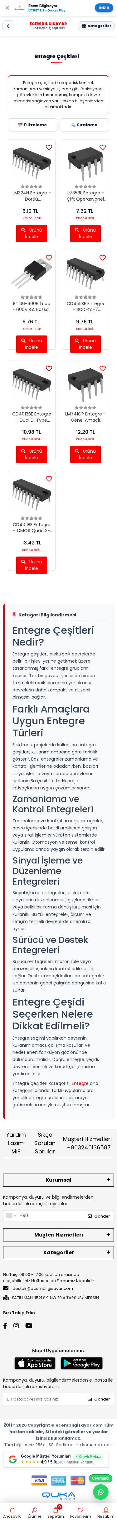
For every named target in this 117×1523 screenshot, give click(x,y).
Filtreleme (35, 125)
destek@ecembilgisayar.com (42, 1288)
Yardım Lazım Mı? (16, 1143)
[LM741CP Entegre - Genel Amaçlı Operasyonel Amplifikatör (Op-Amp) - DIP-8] (85, 384)
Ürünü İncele (33, 233)
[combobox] (10, 1215)
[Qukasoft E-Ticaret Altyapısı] (58, 1496)
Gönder (102, 1216)
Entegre (80, 1083)
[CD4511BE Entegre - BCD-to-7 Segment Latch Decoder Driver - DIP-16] (85, 273)
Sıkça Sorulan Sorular (45, 1143)
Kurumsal (58, 1179)
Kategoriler (58, 1252)
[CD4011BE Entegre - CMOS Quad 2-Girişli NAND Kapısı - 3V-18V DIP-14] (31, 494)
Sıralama (87, 125)
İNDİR (104, 8)
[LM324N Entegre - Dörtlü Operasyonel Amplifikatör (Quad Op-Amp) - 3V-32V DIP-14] (31, 163)
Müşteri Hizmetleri (87, 1143)
